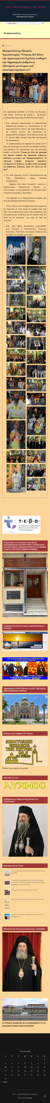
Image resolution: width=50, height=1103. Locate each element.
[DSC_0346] (36, 343)
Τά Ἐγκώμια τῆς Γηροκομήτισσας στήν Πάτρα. (24, 890)
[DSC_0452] (16, 434)
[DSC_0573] (16, 478)
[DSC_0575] (36, 470)
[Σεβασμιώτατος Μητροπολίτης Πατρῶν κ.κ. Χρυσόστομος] (25, 856)
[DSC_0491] (36, 442)
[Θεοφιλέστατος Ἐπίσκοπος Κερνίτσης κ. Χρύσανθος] (22, 991)
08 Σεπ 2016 (8, 46)
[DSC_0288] (36, 280)
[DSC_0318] (16, 313)
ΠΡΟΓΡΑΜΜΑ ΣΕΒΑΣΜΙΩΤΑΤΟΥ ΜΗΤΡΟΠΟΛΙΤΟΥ (27, 899)
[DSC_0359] (36, 371)
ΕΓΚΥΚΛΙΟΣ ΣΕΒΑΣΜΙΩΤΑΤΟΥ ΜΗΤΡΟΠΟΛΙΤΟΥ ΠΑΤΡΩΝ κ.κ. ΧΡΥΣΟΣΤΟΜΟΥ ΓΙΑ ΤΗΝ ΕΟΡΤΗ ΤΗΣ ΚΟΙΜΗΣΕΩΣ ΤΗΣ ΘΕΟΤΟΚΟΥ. (27, 882)
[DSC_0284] (36, 250)
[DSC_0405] (16, 383)
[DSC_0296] (16, 300)
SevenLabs (28, 1098)
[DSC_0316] (36, 302)
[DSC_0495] (16, 456)
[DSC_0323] (16, 327)
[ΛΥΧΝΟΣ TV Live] (25, 789)
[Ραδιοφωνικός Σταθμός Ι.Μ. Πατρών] (25, 751)
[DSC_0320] (36, 316)
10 (6, 1067)
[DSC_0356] (16, 369)
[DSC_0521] (36, 456)
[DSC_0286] (16, 272)
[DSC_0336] (36, 329)
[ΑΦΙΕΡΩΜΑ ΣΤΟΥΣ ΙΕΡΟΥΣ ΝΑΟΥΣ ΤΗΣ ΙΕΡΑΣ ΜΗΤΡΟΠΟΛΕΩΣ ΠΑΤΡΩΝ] (25, 724)
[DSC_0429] (36, 399)
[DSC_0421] (36, 385)
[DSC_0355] (36, 357)
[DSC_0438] (36, 421)
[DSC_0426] (16, 405)
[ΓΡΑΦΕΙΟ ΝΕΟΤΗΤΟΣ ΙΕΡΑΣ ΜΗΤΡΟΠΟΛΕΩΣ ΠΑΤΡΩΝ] (25, 650)
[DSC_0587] (36, 484)
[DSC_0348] (16, 355)
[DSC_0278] (16, 250)
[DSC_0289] (16, 286)
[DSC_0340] (16, 341)
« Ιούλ (4, 1082)
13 (25, 1067)
